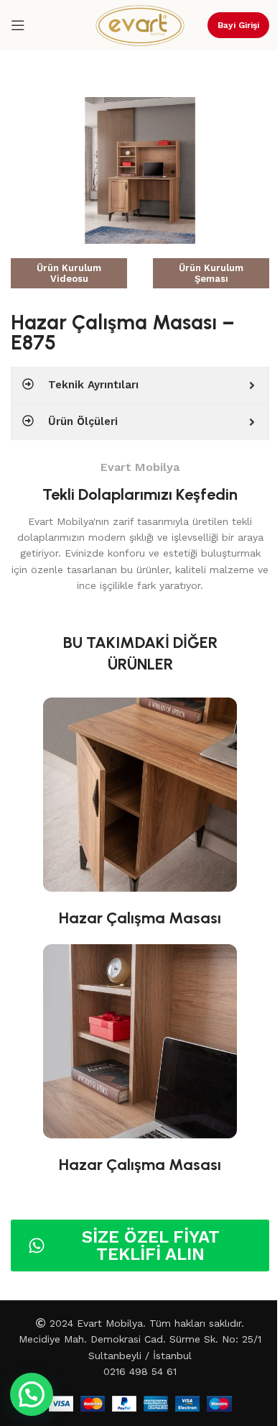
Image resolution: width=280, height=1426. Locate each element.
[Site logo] (140, 24)
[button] (31, 1394)
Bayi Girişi (238, 25)
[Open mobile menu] (18, 25)
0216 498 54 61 (140, 1371)
